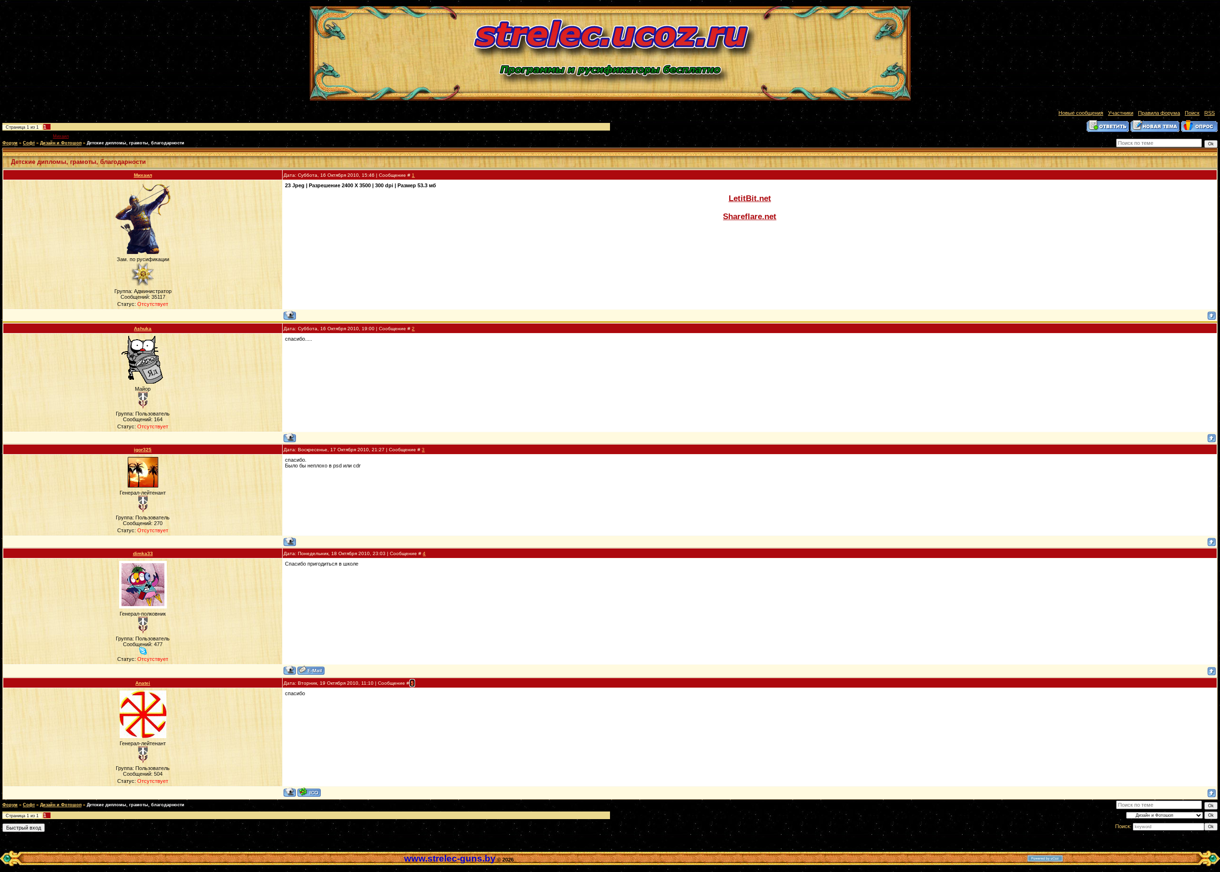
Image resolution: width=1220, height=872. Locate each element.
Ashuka (143, 328)
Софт (29, 143)
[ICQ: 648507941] (309, 792)
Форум (10, 143)
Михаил (61, 136)
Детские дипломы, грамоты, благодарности (135, 143)
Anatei (142, 683)
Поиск (1192, 113)
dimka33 (143, 553)
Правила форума (1159, 113)
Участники (1120, 113)
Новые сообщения (1080, 113)
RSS (1209, 113)
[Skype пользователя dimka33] (143, 651)
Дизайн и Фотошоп (60, 143)
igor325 (143, 449)
